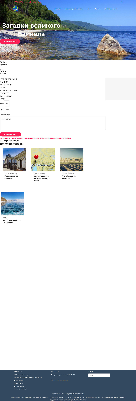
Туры (89, 9)
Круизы (98, 9)
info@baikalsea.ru (34, 2)
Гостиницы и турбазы (74, 9)
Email (2, 110)
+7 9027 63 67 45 (18, 2)
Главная (57, 9)
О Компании (110, 9)
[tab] (52, 79)
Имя (2, 103)
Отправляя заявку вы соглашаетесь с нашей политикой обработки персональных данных (35, 138)
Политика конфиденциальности (59, 380)
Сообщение (5, 115)
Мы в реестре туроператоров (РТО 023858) (63, 375)
